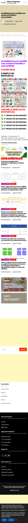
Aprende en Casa (5, 403)
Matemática (19, 158)
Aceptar (4, 519)
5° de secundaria (13, 136)
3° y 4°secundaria (6, 442)
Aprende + (14, 24)
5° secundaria (5, 445)
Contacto (3, 466)
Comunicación (9, 140)
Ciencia (3, 400)
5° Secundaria (6, 24)
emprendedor (17, 140)
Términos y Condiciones (7, 475)
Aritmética (11, 158)
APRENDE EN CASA (14, 490)
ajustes (22, 510)
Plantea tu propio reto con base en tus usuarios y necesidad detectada (13, 239)
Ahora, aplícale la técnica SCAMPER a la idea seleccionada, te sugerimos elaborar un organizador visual (14, 188)
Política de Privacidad (7, 472)
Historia (3, 392)
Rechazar (11, 519)
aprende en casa (13, 138)
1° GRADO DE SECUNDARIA (15, 115)
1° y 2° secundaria (6, 439)
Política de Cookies (6, 469)
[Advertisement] (14, 332)
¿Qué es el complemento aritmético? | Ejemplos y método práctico (12, 162)
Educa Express (13, 2)
